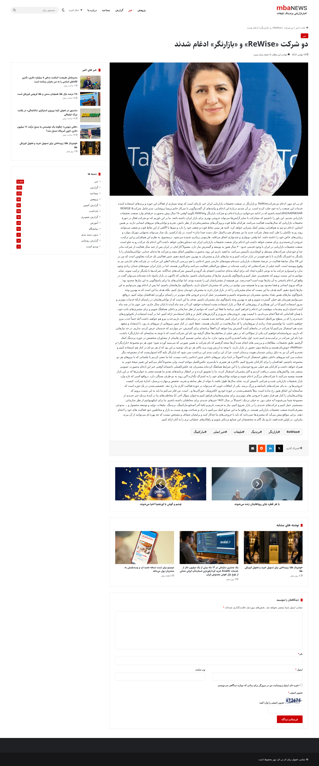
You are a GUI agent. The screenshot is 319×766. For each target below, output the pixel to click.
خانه (303, 27)
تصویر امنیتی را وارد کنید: (271, 702)
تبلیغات (238, 432)
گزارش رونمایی (89, 240)
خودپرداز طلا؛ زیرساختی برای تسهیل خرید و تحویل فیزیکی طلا (274, 569)
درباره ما (92, 10)
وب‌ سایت (200, 669)
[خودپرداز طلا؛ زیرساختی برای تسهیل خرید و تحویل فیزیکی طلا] (273, 547)
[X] (279, 448)
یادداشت (93, 211)
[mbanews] (291, 10)
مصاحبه (106, 10)
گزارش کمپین (90, 205)
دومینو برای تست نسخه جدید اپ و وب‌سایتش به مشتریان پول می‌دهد (149, 569)
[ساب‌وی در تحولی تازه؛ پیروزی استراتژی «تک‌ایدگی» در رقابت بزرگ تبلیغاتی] (90, 115)
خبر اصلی (219, 432)
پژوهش (142, 10)
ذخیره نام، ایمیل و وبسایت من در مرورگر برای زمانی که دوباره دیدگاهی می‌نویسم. (258, 685)
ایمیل (299, 669)
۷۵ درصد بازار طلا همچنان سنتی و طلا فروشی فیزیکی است (47, 94)
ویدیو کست (92, 246)
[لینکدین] (270, 448)
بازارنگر (273, 432)
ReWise (292, 432)
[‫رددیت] (261, 448)
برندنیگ (255, 432)
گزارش (119, 10)
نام (300, 653)
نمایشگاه (93, 228)
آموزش (94, 222)
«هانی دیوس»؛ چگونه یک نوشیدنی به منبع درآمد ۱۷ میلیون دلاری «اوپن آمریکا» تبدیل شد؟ (47, 129)
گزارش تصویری (89, 216)
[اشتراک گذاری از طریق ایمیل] (252, 448)
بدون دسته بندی (89, 234)
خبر (130, 10)
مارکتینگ (199, 432)
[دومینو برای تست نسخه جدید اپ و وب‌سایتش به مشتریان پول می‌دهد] (144, 547)
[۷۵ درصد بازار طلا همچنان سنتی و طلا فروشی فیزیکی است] (90, 99)
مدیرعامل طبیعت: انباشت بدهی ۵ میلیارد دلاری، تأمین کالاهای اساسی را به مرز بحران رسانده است (49, 80)
